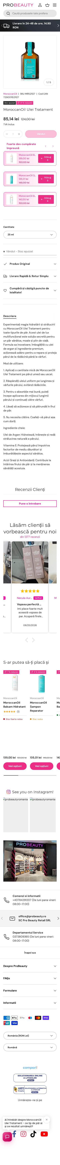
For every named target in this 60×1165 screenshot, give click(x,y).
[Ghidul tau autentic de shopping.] (30, 1065)
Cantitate (8, 226)
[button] (47, 5)
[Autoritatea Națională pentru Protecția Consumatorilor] (30, 1086)
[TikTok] (33, 1135)
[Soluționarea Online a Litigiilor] (30, 1074)
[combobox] (30, 13)
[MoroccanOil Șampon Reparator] (41, 682)
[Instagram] (23, 1135)
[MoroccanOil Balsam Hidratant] (15, 682)
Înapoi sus (30, 952)
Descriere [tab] (9, 316)
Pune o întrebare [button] (30, 503)
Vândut (41, 133)
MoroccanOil (10, 93)
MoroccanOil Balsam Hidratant (27, 154)
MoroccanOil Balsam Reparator (27, 195)
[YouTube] (44, 1135)
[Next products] (53, 146)
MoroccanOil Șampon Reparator (27, 175)
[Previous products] (45, 146)
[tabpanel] (30, 396)
